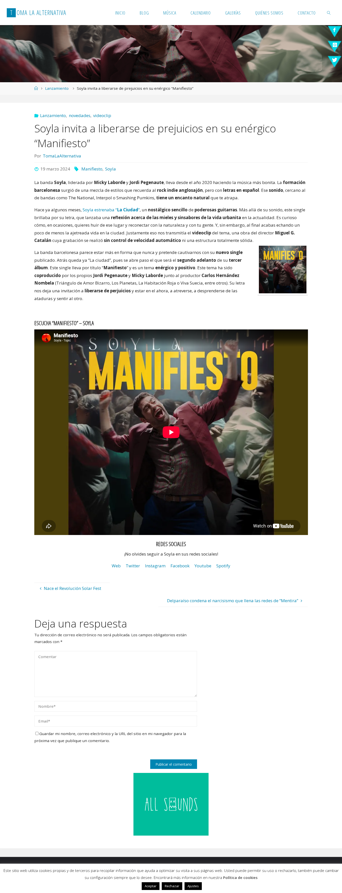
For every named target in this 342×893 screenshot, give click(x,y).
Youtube (203, 566)
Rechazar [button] (172, 886)
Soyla (110, 169)
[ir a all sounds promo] (171, 804)
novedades (79, 115)
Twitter (133, 566)
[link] (329, 12)
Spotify (223, 566)
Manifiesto (91, 169)
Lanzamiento (57, 88)
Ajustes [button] (193, 886)
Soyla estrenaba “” (111, 210)
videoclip (102, 115)
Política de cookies (240, 877)
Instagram (155, 566)
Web (116, 566)
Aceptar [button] (150, 886)
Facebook (180, 566)
